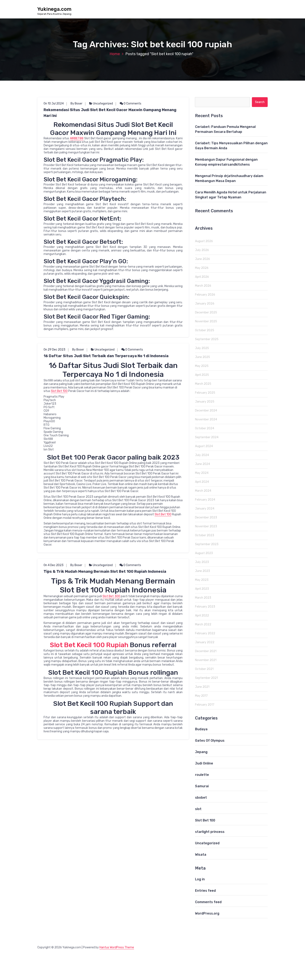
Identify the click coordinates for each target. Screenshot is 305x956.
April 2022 (202, 615)
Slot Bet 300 (111, 596)
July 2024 (202, 455)
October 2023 (204, 535)
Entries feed (205, 891)
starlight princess (209, 832)
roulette (202, 775)
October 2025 (204, 330)
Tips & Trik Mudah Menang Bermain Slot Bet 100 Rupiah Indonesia (105, 571)
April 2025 (202, 375)
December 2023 (206, 517)
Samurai (202, 786)
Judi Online (204, 763)
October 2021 (204, 669)
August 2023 (204, 553)
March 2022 (203, 624)
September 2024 (206, 437)
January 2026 (204, 303)
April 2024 (202, 482)
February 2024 (205, 499)
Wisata (200, 855)
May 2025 (202, 366)
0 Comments (132, 103)
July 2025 (202, 348)
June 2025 (202, 357)
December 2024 (206, 410)
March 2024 (203, 491)
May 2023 (202, 580)
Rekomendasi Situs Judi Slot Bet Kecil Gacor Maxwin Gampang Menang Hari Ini (110, 113)
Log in (200, 879)
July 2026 (202, 250)
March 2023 (203, 597)
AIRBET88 (76, 138)
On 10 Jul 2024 (54, 103)
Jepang (201, 752)
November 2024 (206, 419)
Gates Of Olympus (209, 740)
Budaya (201, 729)
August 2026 (204, 241)
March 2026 (203, 286)
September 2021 (206, 678)
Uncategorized (103, 103)
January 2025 (204, 401)
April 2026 (202, 277)
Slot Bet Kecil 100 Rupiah (89, 645)
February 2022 (205, 633)
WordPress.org (207, 913)
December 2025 (206, 312)
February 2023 (205, 606)
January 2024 (204, 508)
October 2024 (204, 428)
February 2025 (205, 392)
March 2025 (203, 384)
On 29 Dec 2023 (54, 349)
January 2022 (204, 642)
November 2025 (206, 321)
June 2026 (202, 259)
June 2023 (202, 571)
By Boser (76, 103)
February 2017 (204, 704)
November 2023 (206, 526)
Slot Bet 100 (59, 391)
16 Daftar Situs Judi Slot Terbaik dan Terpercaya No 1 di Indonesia (106, 356)
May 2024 (202, 473)
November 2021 (205, 660)
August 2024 (204, 446)
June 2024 (202, 464)
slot (198, 809)
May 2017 (201, 696)
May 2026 (202, 268)
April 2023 (202, 589)
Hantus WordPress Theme (116, 947)
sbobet (201, 797)
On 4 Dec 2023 (53, 565)
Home (115, 54)
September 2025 (206, 339)
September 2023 (206, 544)
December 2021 (205, 651)
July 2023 (202, 562)
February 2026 (205, 294)
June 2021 (202, 687)
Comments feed (208, 902)
